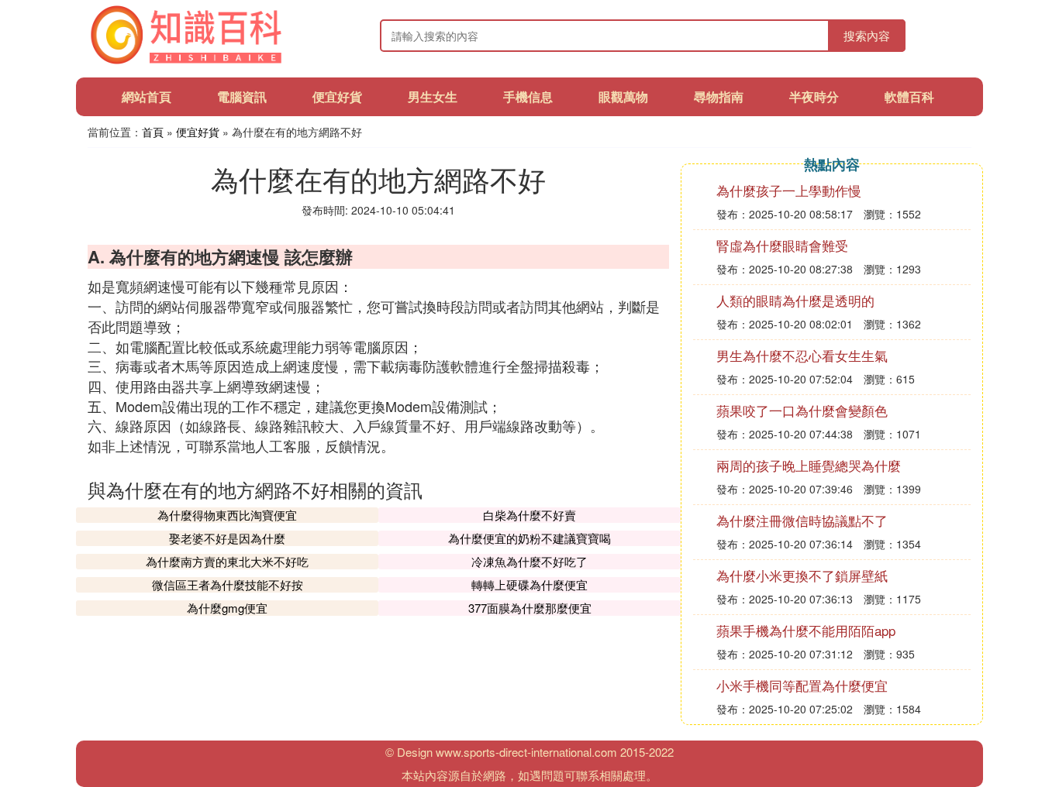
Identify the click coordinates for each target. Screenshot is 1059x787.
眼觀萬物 (623, 96)
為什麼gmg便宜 (227, 608)
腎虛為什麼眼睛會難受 (782, 245)
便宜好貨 (337, 96)
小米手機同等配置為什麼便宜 (802, 685)
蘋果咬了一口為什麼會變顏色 (802, 410)
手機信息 (528, 96)
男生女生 (432, 96)
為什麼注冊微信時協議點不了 (802, 520)
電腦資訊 (242, 96)
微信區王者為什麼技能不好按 (227, 584)
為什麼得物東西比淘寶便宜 (227, 515)
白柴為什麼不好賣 (529, 515)
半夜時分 (814, 96)
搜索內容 (866, 35)
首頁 (153, 131)
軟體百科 (909, 96)
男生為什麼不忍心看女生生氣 (802, 355)
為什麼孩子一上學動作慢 (788, 190)
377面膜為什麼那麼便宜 (530, 608)
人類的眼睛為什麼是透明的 (795, 300)
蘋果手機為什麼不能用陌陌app (805, 630)
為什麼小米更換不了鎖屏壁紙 (802, 575)
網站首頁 (146, 96)
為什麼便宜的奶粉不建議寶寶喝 (529, 538)
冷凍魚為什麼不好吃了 (529, 561)
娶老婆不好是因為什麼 (227, 538)
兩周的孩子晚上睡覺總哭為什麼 (808, 465)
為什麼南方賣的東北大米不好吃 (227, 561)
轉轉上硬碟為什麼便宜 (529, 584)
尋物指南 (718, 96)
